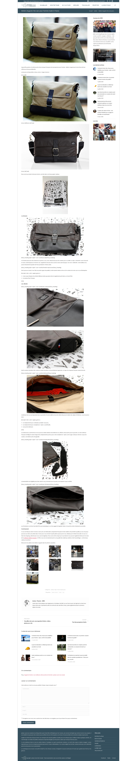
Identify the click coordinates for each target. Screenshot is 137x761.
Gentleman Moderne (100, 741)
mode (60, 592)
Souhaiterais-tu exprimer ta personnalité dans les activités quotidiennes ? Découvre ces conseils (78, 657)
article (52, 589)
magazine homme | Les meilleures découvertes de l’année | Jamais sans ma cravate (44, 675)
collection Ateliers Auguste (30, 538)
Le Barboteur (98, 745)
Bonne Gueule (98, 738)
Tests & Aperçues (61, 589)
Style (55, 589)
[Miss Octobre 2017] (96, 132)
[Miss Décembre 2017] (107, 126)
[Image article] (25, 638)
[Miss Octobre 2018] (96, 126)
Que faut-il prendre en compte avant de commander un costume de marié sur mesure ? (77, 647)
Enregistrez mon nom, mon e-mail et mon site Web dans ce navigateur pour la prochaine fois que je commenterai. (50, 718)
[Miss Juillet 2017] (113, 132)
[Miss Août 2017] (107, 132)
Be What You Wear (99, 736)
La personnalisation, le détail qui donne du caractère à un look (42, 646)
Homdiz (96, 743)
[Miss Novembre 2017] (113, 126)
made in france (55, 592)
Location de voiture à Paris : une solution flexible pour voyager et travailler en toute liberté (105, 112)
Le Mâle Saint (98, 748)
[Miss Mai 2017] (101, 138)
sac (63, 592)
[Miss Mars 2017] (113, 138)
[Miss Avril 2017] (107, 138)
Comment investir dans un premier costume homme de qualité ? (78, 636)
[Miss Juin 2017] (96, 138)
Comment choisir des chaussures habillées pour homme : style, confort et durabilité (42, 636)
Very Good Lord (98, 750)
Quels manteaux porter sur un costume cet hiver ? (42, 656)
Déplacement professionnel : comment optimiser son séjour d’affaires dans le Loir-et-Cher (105, 103)
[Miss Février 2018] (101, 126)
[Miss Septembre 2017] (101, 132)
